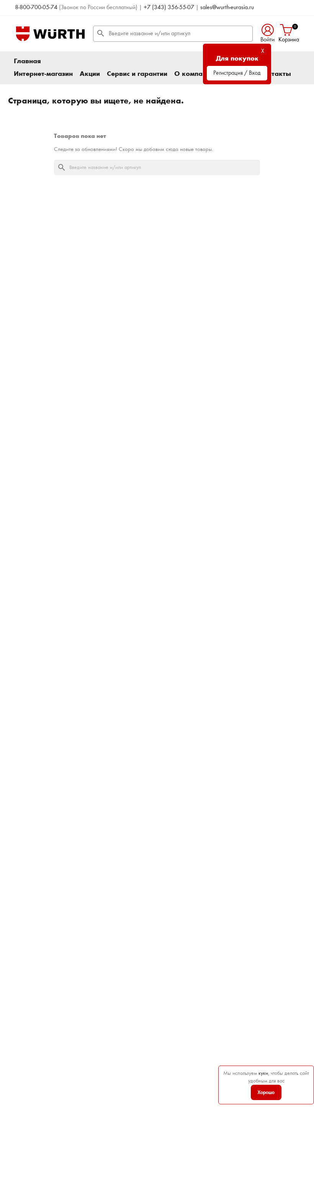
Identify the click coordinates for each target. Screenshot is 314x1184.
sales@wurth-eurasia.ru (227, 8)
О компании (194, 74)
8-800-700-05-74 (36, 8)
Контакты (275, 74)
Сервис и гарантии (137, 74)
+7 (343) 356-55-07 (169, 8)
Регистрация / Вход (237, 73)
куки (263, 1073)
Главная (27, 61)
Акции (90, 74)
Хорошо (266, 1092)
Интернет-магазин (43, 74)
